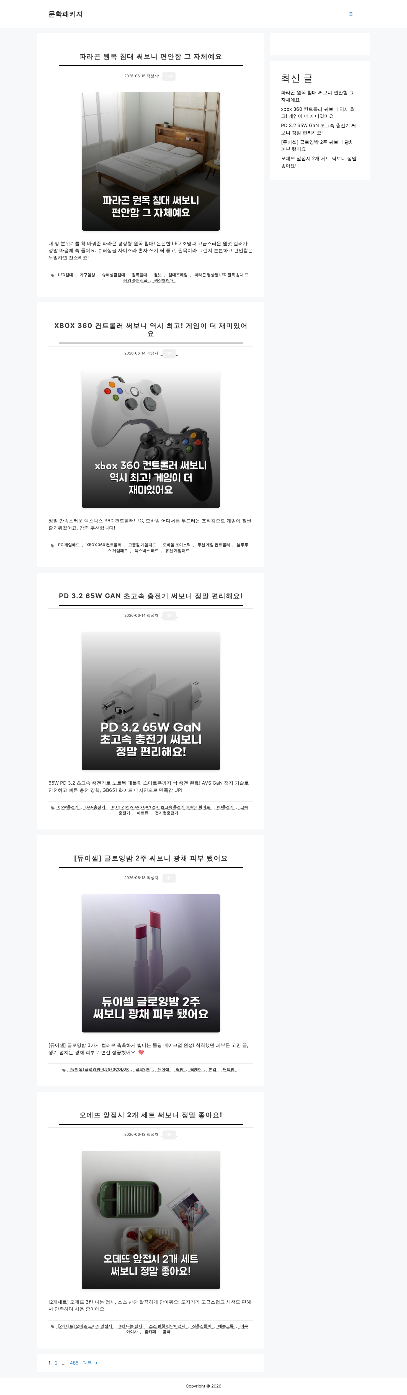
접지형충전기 (166, 813)
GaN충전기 (95, 807)
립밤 (180, 1069)
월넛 (158, 275)
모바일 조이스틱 (177, 545)
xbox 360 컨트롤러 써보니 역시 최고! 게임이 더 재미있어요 (151, 330)
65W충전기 (68, 807)
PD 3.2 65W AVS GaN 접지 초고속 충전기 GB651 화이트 (161, 807)
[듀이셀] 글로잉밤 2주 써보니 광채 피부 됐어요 (151, 858)
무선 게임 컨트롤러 (213, 545)
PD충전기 (225, 807)
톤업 (212, 1069)
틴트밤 (229, 1069)
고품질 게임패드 (142, 545)
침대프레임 (178, 275)
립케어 (196, 1069)
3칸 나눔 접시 (130, 1326)
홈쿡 (167, 1331)
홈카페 (150, 1331)
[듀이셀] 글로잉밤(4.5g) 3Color (99, 1069)
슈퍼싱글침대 (113, 275)
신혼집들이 (202, 1326)
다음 (90, 1363)
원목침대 (139, 275)
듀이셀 (163, 1069)
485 (73, 1363)
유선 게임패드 (177, 550)
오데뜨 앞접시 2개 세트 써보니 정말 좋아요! (151, 1115)
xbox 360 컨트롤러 (104, 545)
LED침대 (65, 275)
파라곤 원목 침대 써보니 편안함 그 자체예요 (150, 56)
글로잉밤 (143, 1069)
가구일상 (87, 275)
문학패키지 (65, 14)
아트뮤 (142, 813)
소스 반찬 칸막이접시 (167, 1326)
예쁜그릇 (226, 1326)
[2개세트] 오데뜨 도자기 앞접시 (85, 1326)
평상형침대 (164, 280)
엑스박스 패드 (147, 550)
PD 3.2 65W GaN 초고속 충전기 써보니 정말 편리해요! (151, 596)
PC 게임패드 (69, 545)
